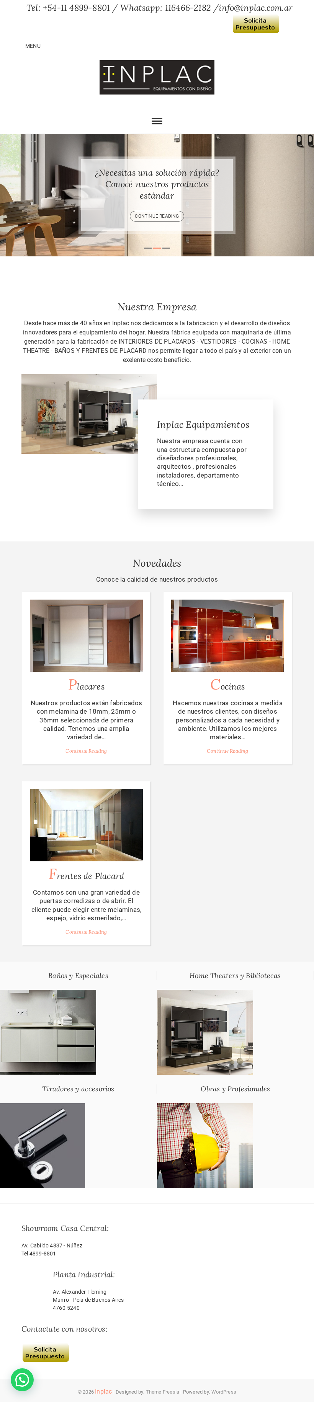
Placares (86, 684)
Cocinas (227, 684)
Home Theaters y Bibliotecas (235, 975)
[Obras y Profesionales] (205, 1107)
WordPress (223, 1392)
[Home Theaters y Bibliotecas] (205, 994)
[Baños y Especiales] (48, 994)
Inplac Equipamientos (203, 424)
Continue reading (181, 210)
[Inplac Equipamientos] (89, 378)
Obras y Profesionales (235, 1088)
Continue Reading (86, 751)
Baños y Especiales (78, 975)
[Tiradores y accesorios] (42, 1107)
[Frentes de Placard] (86, 825)
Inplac (103, 1391)
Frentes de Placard (86, 873)
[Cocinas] (227, 636)
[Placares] (86, 636)
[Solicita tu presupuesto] (256, 18)
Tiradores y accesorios (78, 1088)
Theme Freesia (163, 1392)
